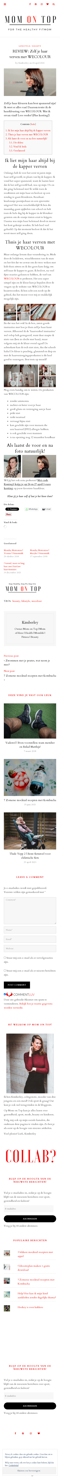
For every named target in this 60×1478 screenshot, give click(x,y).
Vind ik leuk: (18, 146)
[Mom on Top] (30, 22)
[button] (10, 308)
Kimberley (23, 62)
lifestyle (25, 601)
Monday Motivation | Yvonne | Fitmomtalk (13, 552)
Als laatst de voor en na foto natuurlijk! (26, 138)
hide (33, 124)
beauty (16, 601)
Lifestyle (24, 46)
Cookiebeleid (13, 1465)
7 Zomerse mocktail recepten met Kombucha (30, 676)
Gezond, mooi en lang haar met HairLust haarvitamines (14, 566)
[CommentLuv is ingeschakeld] (20, 994)
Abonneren (30, 1219)
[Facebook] (29, 4)
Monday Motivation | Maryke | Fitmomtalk (39, 552)
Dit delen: (16, 142)
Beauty (36, 46)
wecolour (36, 601)
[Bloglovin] (47, 4)
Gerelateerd (17, 150)
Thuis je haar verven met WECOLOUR (27, 134)
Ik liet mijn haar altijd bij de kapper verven (28, 130)
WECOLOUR (11, 278)
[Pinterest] (35, 4)
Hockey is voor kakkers (30, 1307)
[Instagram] (41, 4)
